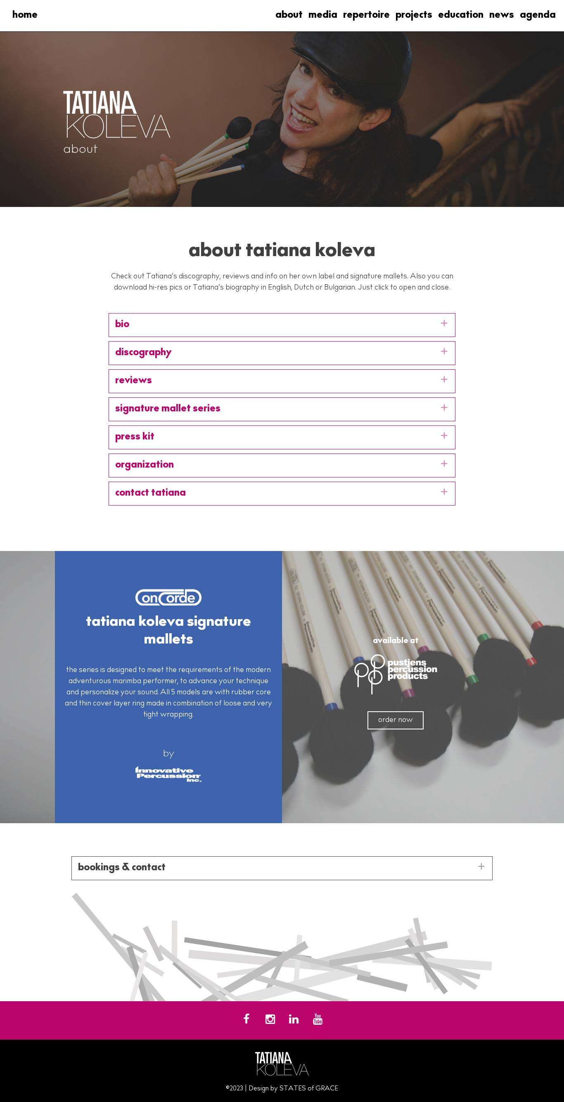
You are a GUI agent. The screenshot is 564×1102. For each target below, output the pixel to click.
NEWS (501, 16)
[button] (282, 325)
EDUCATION (460, 16)
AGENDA (538, 16)
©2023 (234, 1088)
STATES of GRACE (309, 1088)
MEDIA (322, 16)
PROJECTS (414, 16)
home (25, 16)
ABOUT (289, 16)
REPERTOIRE (366, 16)
